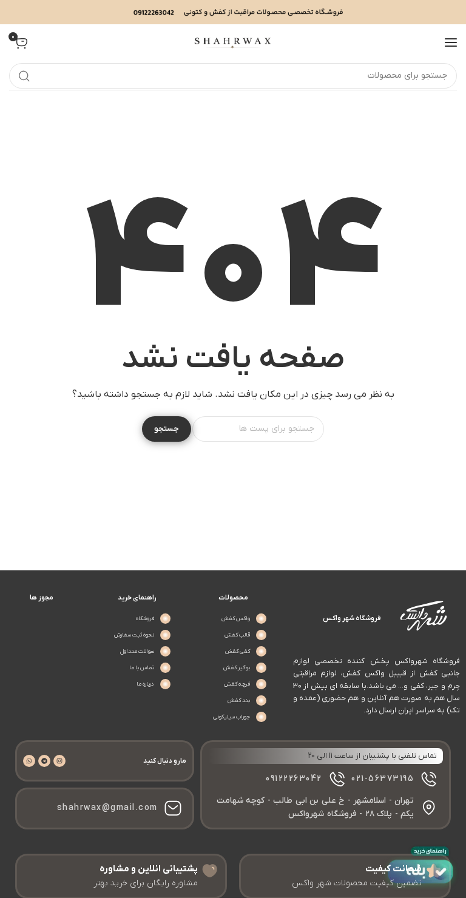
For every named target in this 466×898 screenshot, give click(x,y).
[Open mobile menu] (451, 42)
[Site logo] (233, 42)
